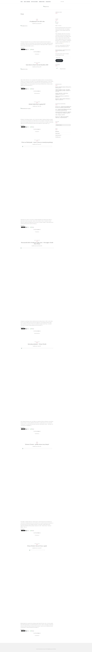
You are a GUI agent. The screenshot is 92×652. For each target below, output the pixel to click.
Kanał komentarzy (58, 135)
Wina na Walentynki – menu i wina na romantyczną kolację (37, 142)
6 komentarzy (37, 635)
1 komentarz (37, 131)
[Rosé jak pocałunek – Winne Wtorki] (37, 384)
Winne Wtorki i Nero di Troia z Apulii (37, 546)
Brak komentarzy (37, 93)
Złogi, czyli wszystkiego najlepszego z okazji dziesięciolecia (61, 117)
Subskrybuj (59, 60)
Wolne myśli (48, 1)
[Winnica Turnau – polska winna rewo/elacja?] (37, 484)
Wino (22, 1)
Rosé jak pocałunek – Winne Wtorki (37, 344)
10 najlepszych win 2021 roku (37, 21)
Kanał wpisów (57, 133)
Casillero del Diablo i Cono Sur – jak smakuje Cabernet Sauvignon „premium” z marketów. (62, 90)
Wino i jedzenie (27, 1)
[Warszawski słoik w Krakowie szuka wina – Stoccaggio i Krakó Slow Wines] (37, 283)
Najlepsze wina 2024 (66, 112)
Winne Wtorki (42, 1)
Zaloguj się (57, 131)
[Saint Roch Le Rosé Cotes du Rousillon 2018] (37, 73)
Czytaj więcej (37, 51)
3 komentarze (37, 433)
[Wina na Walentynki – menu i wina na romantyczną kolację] (37, 182)
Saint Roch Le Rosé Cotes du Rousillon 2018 (37, 65)
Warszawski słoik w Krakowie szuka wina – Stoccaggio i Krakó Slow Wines (37, 243)
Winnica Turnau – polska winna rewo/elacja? (37, 444)
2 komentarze (37, 54)
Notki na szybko (34, 1)
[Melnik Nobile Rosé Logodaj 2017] (37, 113)
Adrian (56, 114)
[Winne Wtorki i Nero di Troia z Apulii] (37, 586)
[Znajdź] (70, 1)
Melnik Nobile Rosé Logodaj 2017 (37, 104)
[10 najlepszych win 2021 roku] (37, 32)
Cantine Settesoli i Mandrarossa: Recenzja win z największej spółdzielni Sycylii (63, 107)
